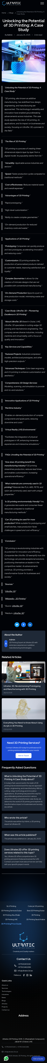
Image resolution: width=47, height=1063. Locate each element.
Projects (5, 1007)
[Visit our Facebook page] (24, 975)
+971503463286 (24, 967)
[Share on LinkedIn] (30, 624)
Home (4, 13)
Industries (5, 994)
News (4, 997)
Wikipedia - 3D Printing (15, 598)
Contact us (5, 1010)
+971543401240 (24, 964)
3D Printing (35, 915)
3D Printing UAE (11, 919)
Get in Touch (23, 755)
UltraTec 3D (10, 591)
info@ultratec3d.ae (25, 971)
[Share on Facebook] (23, 624)
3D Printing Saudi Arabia (35, 919)
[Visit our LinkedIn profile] (31, 975)
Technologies (6, 991)
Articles (4, 1004)
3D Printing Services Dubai (11, 910)
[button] (6, 1058)
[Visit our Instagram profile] (27, 975)
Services (5, 988)
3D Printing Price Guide (11, 924)
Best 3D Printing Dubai (35, 910)
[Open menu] (42, 3)
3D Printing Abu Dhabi (11, 915)
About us (5, 985)
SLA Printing (11, 906)
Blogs (11, 13)
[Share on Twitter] (17, 624)
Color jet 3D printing (36, 906)
